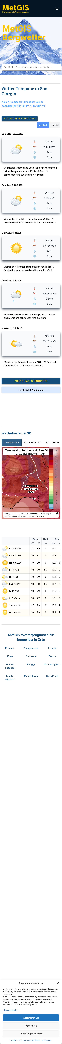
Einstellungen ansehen (31, 1033)
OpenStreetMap (24, 513)
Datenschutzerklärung (32, 1040)
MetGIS (7, 516)
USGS (33, 516)
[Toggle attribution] (57, 513)
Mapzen (22, 516)
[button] (57, 983)
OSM (29, 516)
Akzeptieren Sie (31, 1018)
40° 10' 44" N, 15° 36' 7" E (31, 105)
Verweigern (31, 1025)
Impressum (46, 1040)
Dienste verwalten (11, 1010)
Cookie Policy (16, 1040)
